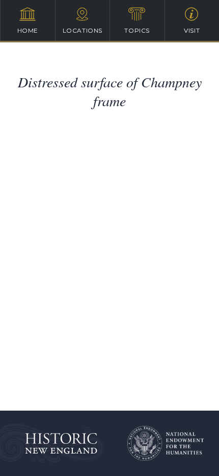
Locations (82, 30)
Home (27, 30)
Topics (137, 30)
